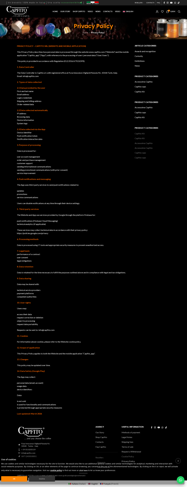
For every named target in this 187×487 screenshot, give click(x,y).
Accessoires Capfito (144, 81)
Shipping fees (127, 442)
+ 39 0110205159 (28, 449)
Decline (42, 479)
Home (85, 32)
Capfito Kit (140, 91)
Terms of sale (127, 447)
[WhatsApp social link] (175, 3)
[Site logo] (18, 11)
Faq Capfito (100, 447)
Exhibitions (140, 61)
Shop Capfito (101, 437)
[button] (180, 480)
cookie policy (56, 470)
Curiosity (139, 56)
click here (83, 470)
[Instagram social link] (167, 3)
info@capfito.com (28, 453)
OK (14, 479)
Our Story (99, 432)
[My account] (157, 11)
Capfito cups (140, 86)
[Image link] (34, 433)
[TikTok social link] (178, 3)
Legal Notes (127, 437)
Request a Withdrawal (131, 451)
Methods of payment (131, 432)
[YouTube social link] (171, 3)
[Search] (179, 11)
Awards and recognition (145, 51)
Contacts (99, 442)
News (137, 65)
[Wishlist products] (162, 11)
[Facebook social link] (164, 3)
